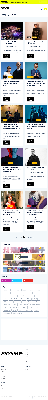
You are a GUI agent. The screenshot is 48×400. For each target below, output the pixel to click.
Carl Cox (14, 296)
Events (26, 374)
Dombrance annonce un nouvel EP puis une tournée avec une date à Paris (36, 83)
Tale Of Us (24, 307)
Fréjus (28, 298)
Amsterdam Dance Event (26, 293)
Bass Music (3, 369)
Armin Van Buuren (38, 293)
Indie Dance (30, 77)
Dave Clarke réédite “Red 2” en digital (35, 168)
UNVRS (36, 310)
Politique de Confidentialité (40, 397)
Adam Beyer (7, 290)
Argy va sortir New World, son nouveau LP (35, 42)
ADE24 (18, 290)
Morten (26, 304)
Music (5, 37)
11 (31, 237)
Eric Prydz (16, 298)
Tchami (30, 307)
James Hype (17, 301)
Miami (20, 304)
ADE (13, 290)
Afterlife (38, 290)
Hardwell (34, 298)
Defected (6, 298)
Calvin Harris (7, 296)
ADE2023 (24, 290)
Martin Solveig (7, 304)
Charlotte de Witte (22, 296)
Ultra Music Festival (27, 310)
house (40, 298)
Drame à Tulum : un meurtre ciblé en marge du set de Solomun (13, 2)
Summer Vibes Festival (14, 307)
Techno (34, 37)
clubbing (32, 296)
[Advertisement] (24, 329)
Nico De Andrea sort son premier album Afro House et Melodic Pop (35, 212)
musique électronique (35, 304)
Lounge (2, 374)
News (33, 120)
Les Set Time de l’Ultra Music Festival (10, 42)
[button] (45, 9)
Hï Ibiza (5, 301)
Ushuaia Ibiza (7, 313)
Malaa (29, 301)
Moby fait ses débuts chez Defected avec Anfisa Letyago (11, 83)
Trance (26, 356)
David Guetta (39, 296)
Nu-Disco (3, 378)
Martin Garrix (36, 301)
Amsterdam (14, 293)
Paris (5, 307)
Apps (2, 388)
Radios (2, 385)
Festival (23, 298)
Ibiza (11, 301)
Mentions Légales (42, 396)
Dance (5, 120)
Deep (26, 359)
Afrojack (31, 290)
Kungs (23, 301)
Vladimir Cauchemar (17, 313)
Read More (6, 56)
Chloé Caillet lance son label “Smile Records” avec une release (12, 212)
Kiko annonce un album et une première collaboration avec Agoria (12, 169)
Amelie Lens (7, 293)
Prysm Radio (7, 46)
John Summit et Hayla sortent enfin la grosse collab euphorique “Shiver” (12, 126)
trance (14, 310)
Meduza (14, 304)
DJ (11, 298)
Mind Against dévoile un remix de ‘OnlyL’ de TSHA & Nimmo (36, 126)
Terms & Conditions (31, 396)
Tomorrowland (7, 310)
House (29, 206)
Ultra (19, 310)
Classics (3, 376)
